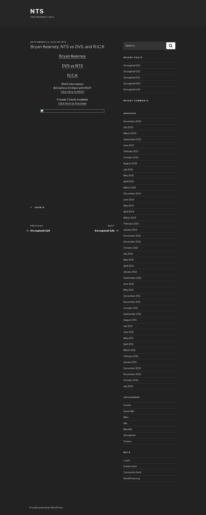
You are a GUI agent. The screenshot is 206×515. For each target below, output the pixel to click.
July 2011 (127, 326)
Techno (127, 441)
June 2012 (128, 283)
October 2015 (130, 157)
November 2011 (131, 301)
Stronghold (129, 435)
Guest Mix (128, 411)
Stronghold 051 (131, 77)
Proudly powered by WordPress (46, 507)
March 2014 (129, 217)
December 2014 (132, 193)
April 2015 (128, 181)
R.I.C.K (72, 75)
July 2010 (128, 386)
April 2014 (128, 211)
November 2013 (132, 241)
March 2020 (129, 133)
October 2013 (130, 247)
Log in (126, 460)
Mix (125, 423)
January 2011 (130, 362)
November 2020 (132, 121)
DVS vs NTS (72, 65)
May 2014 (128, 205)
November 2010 (132, 374)
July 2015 (128, 169)
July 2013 (128, 253)
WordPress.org (131, 478)
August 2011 (130, 320)
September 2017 (132, 139)
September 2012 (132, 278)
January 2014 (130, 229)
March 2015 (129, 187)
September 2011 (132, 314)
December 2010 (132, 368)
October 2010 (130, 380)
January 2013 (130, 271)
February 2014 (131, 223)
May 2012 (128, 289)
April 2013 (128, 265)
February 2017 (130, 151)
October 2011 (130, 308)
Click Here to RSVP (72, 91)
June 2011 (128, 332)
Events (40, 207)
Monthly (127, 429)
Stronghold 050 (131, 83)
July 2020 (128, 127)
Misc (126, 417)
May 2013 (128, 259)
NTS (37, 11)
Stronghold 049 (131, 89)
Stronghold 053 (131, 65)
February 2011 (130, 356)
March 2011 (129, 350)
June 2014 (128, 199)
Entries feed (130, 466)
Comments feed (132, 472)
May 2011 (128, 338)
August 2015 (130, 163)
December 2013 (132, 235)
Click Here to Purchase (72, 103)
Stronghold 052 (131, 71)
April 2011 (128, 344)
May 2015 (128, 175)
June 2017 (128, 145)
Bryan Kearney (72, 56)
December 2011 (131, 296)
